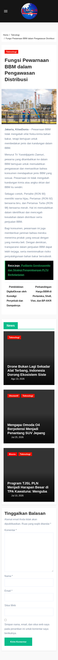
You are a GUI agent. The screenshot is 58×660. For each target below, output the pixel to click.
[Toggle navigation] (5, 11)
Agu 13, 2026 (17, 378)
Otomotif (13, 396)
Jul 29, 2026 (17, 437)
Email (8, 590)
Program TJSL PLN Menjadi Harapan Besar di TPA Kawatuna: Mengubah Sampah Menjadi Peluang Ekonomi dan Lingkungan (28, 491)
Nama (8, 576)
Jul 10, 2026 (17, 495)
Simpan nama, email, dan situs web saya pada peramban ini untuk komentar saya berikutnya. (26, 628)
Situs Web (10, 605)
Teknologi (11, 52)
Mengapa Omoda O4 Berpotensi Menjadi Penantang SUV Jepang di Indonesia (28, 431)
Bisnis (12, 454)
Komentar (10, 530)
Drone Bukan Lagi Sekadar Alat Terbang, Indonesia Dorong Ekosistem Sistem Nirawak (28, 373)
